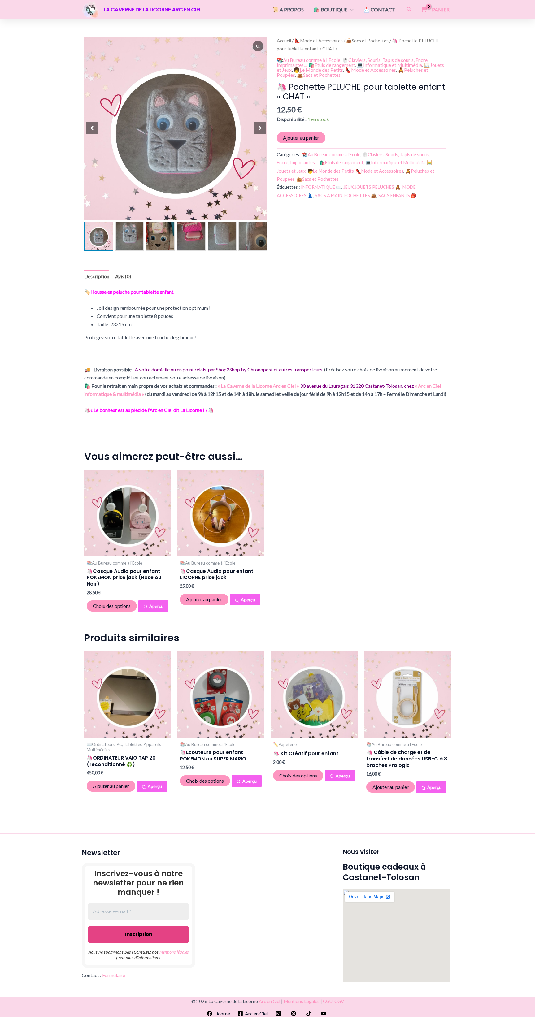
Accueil (284, 40)
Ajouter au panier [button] (204, 599)
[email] (309, 1013)
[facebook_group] (294, 1013)
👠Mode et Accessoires (318, 40)
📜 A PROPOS (288, 9)
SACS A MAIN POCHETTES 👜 (345, 195)
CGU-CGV (333, 1001)
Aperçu (156, 606)
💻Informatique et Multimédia (389, 65)
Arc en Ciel (269, 1001)
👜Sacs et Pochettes (367, 40)
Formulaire (113, 975)
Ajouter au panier (301, 138)
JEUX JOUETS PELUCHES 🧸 (372, 187)
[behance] (279, 1013)
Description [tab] (96, 276)
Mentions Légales (302, 1001)
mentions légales (174, 952)
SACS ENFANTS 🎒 (397, 195)
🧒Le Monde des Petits (318, 70)
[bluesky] (324, 1013)
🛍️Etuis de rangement (331, 65)
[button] (350, 9)
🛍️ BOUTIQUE (330, 9)
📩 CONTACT (379, 9)
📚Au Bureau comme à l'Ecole (308, 60)
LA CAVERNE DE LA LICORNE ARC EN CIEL (152, 9)
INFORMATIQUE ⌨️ (321, 187)
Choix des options (112, 606)
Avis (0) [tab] (123, 276)
